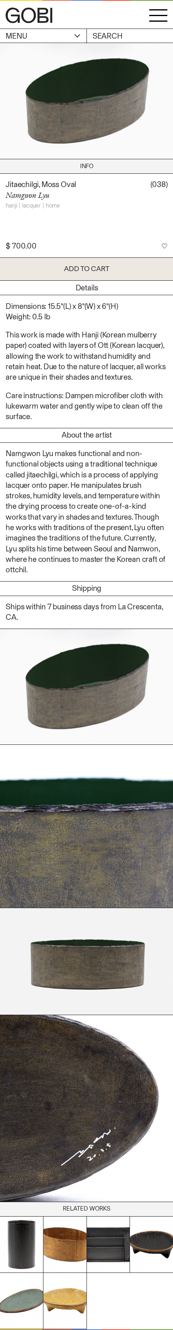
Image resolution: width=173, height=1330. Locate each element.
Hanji (11, 205)
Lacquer (31, 205)
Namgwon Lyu (27, 195)
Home (53, 205)
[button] (158, 15)
